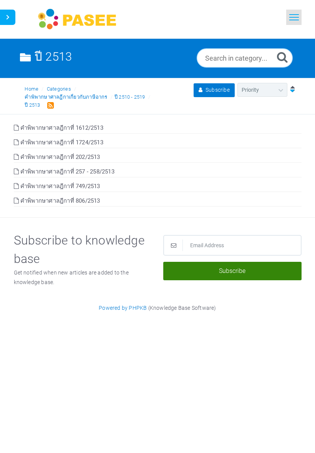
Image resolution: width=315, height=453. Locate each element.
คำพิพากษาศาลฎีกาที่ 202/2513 (59, 157)
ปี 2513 (32, 105)
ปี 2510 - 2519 (129, 97)
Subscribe (217, 90)
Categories (59, 89)
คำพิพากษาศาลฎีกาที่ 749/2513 (59, 186)
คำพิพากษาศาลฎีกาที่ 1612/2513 (61, 127)
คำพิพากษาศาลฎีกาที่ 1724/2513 (61, 142)
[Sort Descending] (290, 90)
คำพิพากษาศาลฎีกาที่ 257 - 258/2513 (66, 171)
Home (31, 89)
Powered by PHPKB (123, 308)
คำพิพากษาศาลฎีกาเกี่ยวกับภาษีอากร (66, 97)
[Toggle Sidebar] (7, 17)
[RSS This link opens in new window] (49, 105)
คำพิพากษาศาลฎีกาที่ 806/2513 (59, 200)
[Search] (282, 57)
